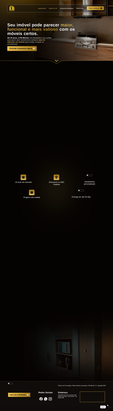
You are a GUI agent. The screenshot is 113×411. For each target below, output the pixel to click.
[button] (41, 101)
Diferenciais (79, 8)
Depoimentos (42, 8)
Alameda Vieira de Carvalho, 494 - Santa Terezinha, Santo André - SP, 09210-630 (67, 396)
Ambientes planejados (66, 8)
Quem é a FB (53, 8)
